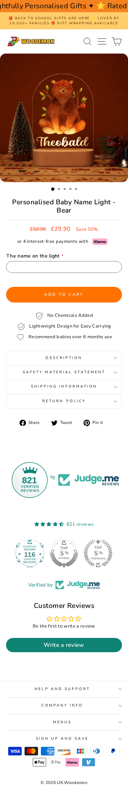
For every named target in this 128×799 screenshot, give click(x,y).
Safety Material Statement (64, 372)
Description (64, 357)
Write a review (64, 645)
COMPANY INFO (62, 705)
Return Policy (64, 401)
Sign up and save (62, 738)
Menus (62, 722)
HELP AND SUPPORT (62, 688)
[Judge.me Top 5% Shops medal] (91, 553)
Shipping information (64, 386)
